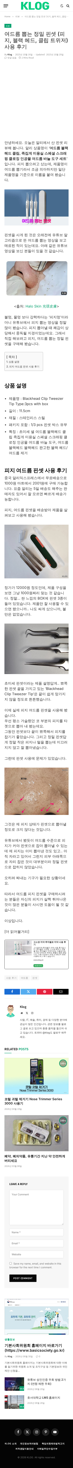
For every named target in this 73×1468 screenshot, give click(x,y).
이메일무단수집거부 (47, 1448)
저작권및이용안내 (24, 1448)
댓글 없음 (11, 57)
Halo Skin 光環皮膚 (41, 306)
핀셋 (34, 977)
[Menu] (6, 6)
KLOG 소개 (10, 1443)
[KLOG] (36, 6)
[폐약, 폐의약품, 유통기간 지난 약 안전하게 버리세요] (36, 1133)
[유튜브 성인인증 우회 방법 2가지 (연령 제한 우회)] (14, 1384)
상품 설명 (14, 361)
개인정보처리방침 (29, 1443)
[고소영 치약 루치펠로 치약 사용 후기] (36, 954)
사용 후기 (11, 977)
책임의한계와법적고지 (53, 1443)
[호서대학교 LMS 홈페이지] (14, 1402)
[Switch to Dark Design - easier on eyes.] (62, 5)
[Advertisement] (36, 101)
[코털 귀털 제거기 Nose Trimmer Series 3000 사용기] (36, 1076)
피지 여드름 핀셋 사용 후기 (24, 366)
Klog (9, 54)
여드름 (24, 977)
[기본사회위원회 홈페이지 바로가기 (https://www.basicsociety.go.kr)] (37, 1317)
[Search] (67, 6)
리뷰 (8, 25)
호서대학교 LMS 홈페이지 (43, 1397)
